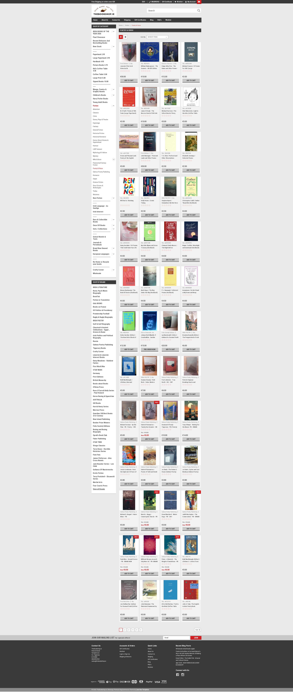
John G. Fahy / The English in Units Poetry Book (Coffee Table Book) (190, 606)
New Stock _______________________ (101, 48)
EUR (143, 2)
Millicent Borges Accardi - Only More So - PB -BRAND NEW (149, 561)
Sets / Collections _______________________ (101, 231)
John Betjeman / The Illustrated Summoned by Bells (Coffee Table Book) (149, 606)
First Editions (98, 377)
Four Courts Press (100, 486)
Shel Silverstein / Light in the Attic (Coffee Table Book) (190, 113)
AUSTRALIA (97, 400)
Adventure (96, 109)
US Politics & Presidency (102, 310)
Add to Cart (128, 80)
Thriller (95, 191)
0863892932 (155, 2)
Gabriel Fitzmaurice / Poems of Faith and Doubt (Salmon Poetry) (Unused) (149, 472)
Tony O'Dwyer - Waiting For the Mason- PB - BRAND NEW (190, 427)
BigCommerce (124, 690)
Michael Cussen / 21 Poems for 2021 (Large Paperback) (191, 68)
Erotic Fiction (98, 473)
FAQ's (159, 20)
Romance (96, 175)
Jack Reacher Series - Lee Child (103, 465)
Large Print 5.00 (99, 78)
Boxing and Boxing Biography (100, 430)
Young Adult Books (100, 102)
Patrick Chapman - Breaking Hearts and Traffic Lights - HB (188, 382)
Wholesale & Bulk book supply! (185, 649)
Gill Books (97, 403)
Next (197, 630)
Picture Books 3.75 (100, 65)
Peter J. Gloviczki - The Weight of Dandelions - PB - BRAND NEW (170, 561)
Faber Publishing (99, 439)
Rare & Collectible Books (100, 221)
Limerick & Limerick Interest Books (101, 356)
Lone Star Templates (142, 690)
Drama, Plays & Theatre (100, 120)
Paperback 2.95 (99, 54)
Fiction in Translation (101, 300)
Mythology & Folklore (100, 153)
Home (95, 20)
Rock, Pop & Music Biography (100, 292)
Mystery (95, 156)
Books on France (99, 307)
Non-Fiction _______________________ (101, 200)
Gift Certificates (140, 20)
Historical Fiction (98, 133)
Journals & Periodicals (97, 243)
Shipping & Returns (125, 656)
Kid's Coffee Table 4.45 (100, 70)
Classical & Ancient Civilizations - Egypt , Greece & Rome (101, 329)
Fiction (95, 106)
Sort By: (143, 37)
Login (121, 654)
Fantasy (95, 126)
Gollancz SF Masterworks (103, 470)
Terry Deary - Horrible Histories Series (101, 450)
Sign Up (127, 654)
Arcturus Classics (167, 63)
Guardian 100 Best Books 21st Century (103, 414)
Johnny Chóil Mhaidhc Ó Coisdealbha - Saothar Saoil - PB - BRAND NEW (148, 337)
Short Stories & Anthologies (98, 187)
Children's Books (99, 95)
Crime (95, 116)
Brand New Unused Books (100, 249)
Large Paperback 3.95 (101, 58)
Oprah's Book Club (100, 435)
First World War (99, 366)
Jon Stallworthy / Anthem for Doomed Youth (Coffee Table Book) (128, 606)
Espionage (96, 123)
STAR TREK (97, 442)
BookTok (96, 296)
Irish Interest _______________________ (101, 214)
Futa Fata (96, 455)
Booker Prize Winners (101, 423)
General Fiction (98, 130)
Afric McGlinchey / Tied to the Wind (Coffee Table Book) (170, 606)
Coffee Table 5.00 (100, 74)
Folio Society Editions (101, 426)
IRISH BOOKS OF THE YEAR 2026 (101, 32)
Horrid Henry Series (101, 407)
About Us (105, 20)
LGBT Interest (97, 149)
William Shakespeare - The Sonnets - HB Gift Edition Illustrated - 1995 (149, 68)
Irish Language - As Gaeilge (100, 207)
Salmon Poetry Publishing (101, 172)
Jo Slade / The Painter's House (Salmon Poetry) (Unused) (169, 472)
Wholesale (97, 273)
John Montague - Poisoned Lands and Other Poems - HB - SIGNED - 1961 (149, 158)
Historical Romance (99, 137)
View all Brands (99, 489)
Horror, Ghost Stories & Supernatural (100, 141)
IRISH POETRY (98, 321)
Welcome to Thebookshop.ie (102, 2)
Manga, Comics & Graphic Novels (99, 90)
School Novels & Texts (99, 238)
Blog (151, 20)
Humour (95, 146)
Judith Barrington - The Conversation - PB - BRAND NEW (190, 517)
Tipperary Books (99, 348)
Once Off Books (99, 225)
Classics (96, 113)
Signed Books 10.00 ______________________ (101, 83)
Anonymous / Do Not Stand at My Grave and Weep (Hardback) (190, 292)
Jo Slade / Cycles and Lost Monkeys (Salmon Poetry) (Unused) (190, 472)
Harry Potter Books (100, 99)
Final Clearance (99, 37)
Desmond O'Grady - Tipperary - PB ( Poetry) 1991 (169, 427)
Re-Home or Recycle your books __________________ (101, 264)
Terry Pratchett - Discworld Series (103, 477)
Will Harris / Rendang (126, 200)
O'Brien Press (98, 387)
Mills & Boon (97, 159)
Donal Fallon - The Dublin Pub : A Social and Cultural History (188, 659)
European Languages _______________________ (101, 256)
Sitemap (110, 690)
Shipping (127, 20)
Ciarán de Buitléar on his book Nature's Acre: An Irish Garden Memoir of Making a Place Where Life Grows (188, 653)
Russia (95, 341)
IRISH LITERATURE (100, 287)
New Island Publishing (101, 419)
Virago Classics (99, 445)
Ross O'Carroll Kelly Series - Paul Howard (103, 391)
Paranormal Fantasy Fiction (99, 164)
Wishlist (180, 2)
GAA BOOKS (97, 303)
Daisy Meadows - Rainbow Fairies (103, 362)
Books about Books (100, 384)
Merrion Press (98, 410)
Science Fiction (98, 182)
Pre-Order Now (149, 349)
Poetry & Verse (98, 168)
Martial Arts (97, 482)
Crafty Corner (98, 270)
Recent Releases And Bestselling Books (101, 42)
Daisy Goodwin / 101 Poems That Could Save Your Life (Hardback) (128, 248)
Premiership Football (101, 314)
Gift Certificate (167, 2)
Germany (96, 373)
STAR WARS (97, 370)
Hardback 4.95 (98, 61)
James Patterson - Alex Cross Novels (102, 459)
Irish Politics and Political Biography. (103, 336)
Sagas (95, 179)
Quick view (129, 60)
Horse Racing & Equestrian (103, 396)
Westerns (96, 195)
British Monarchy (99, 380)
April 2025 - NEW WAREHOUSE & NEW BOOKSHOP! (187, 664)
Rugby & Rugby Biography (103, 317)
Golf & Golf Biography (101, 324)
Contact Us (116, 20)
